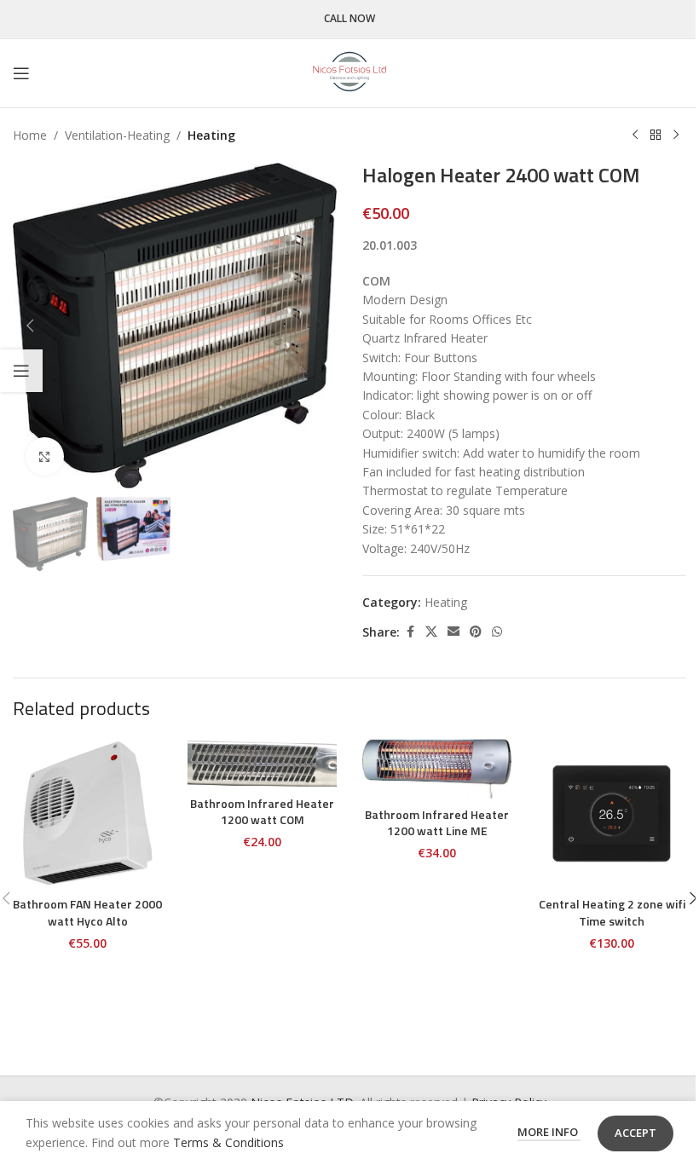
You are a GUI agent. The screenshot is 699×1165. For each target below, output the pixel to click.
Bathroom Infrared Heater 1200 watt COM (262, 811)
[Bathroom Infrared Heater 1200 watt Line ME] (436, 769)
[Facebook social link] (410, 631)
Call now (349, 19)
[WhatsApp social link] (497, 631)
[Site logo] (349, 72)
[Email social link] (453, 631)
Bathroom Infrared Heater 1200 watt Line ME (437, 822)
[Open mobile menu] (21, 73)
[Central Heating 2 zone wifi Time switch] (611, 813)
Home (30, 135)
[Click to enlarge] (45, 456)
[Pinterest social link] (476, 631)
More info (549, 1131)
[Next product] (676, 135)
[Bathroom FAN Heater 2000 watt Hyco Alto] (87, 813)
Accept (635, 1132)
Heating (211, 135)
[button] (30, 326)
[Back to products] (655, 135)
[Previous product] (635, 135)
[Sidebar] (21, 370)
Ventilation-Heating (117, 135)
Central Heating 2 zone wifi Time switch (612, 912)
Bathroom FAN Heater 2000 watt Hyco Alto (87, 912)
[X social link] (431, 631)
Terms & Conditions (228, 1142)
